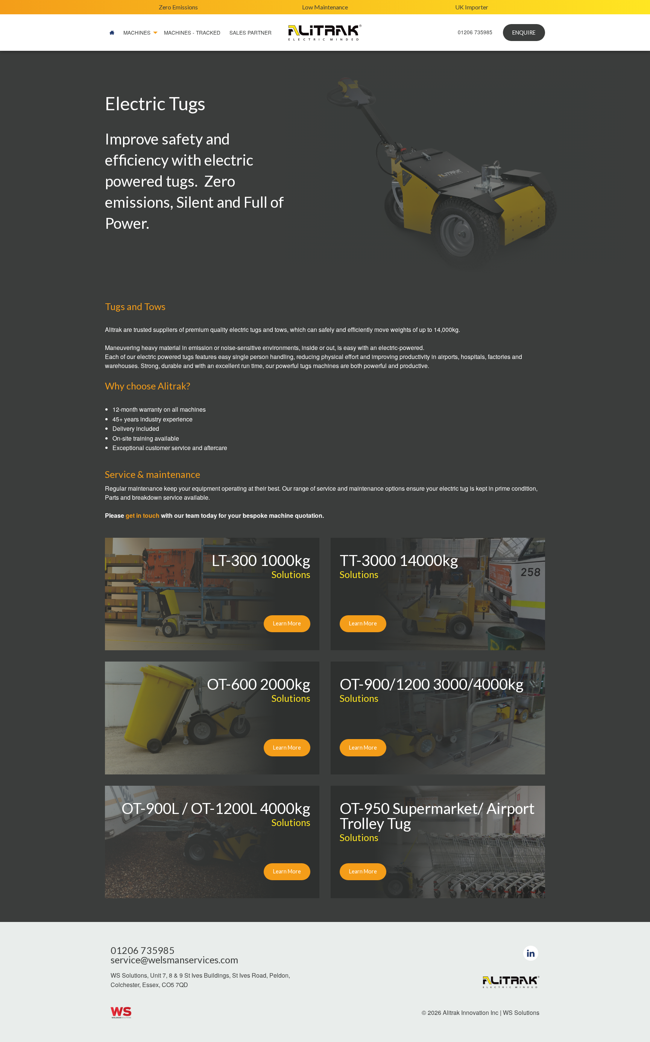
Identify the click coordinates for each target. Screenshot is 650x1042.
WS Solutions (521, 1012)
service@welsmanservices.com (174, 959)
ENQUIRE (524, 32)
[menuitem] (112, 33)
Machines (136, 32)
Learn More (287, 623)
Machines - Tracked (192, 32)
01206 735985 (475, 32)
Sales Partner (250, 32)
